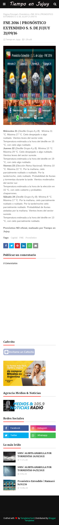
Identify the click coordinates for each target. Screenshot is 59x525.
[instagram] (43, 428)
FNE (21, 237)
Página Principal (10, 14)
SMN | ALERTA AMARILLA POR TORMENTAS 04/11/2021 (34, 469)
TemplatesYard (27, 518)
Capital (14, 237)
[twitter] (16, 435)
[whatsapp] (43, 435)
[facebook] (16, 428)
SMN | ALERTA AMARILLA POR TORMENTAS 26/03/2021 (34, 455)
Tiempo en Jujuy (13, 39)
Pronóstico (24, 14)
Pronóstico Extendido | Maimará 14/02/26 (36, 483)
